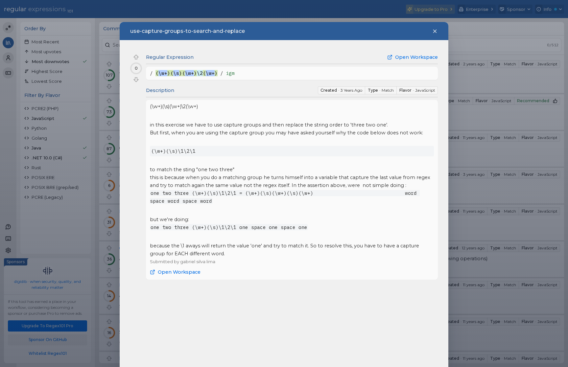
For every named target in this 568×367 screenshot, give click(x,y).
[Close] (435, 31)
